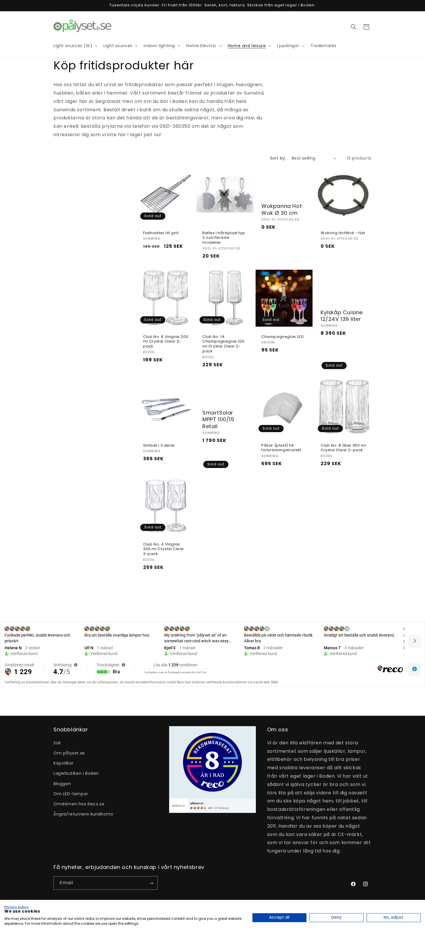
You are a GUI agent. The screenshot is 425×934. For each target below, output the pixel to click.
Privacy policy (16, 907)
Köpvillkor (63, 763)
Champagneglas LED (282, 336)
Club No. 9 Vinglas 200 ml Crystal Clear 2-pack (165, 341)
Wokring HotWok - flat (343, 232)
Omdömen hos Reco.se (78, 804)
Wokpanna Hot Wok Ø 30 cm (281, 209)
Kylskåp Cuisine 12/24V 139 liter (342, 316)
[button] (353, 27)
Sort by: (278, 158)
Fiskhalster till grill (161, 232)
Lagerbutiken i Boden (76, 773)
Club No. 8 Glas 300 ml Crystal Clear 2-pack (343, 448)
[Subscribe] (151, 883)
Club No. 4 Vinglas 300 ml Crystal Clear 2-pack (163, 549)
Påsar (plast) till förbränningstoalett (281, 448)
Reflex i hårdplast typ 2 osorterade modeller (223, 237)
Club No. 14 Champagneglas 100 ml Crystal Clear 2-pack (223, 344)
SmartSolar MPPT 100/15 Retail (218, 419)
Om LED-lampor (70, 793)
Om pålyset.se (69, 753)
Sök (57, 743)
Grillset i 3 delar (159, 445)
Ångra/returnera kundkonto (83, 814)
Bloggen (62, 783)
